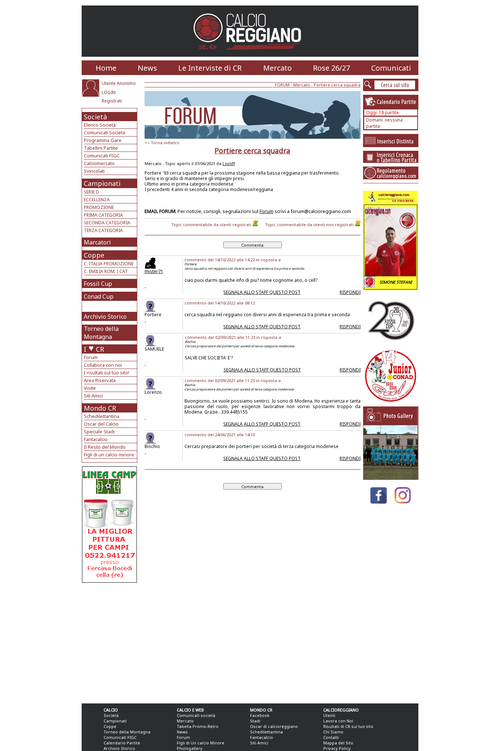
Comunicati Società (104, 132)
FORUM (282, 84)
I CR (94, 349)
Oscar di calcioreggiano (274, 726)
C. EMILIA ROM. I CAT (106, 271)
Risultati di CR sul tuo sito (348, 726)
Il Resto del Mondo (105, 447)
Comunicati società (196, 715)
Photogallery (189, 748)
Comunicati (391, 68)
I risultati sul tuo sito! (106, 372)
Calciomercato (99, 163)
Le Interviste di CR (210, 68)
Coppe (94, 255)
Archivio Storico (105, 317)
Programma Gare (103, 140)
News (147, 68)
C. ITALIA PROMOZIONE (109, 264)
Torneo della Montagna (101, 333)
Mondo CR (100, 408)
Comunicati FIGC (102, 155)
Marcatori (97, 242)
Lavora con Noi (338, 721)
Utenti (329, 715)
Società (95, 116)
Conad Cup (98, 296)
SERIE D (91, 192)
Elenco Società (100, 125)
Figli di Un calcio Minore (200, 743)
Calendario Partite (122, 743)
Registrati (112, 101)
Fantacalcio (96, 439)
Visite (90, 388)
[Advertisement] (110, 641)
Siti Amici (93, 395)
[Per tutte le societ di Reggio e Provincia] (109, 581)
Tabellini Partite (101, 148)
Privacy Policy (337, 748)
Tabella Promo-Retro (198, 726)
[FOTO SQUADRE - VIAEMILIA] (390, 478)
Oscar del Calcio (101, 424)
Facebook (259, 715)
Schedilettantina (101, 416)
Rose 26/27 (331, 68)
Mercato (277, 68)
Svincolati (94, 171)
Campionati (102, 183)
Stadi (255, 721)
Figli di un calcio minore (109, 454)
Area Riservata (100, 380)
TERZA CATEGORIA (103, 230)
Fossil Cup (98, 284)
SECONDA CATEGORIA (107, 223)
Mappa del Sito (338, 743)
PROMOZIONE (99, 207)
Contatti (331, 737)
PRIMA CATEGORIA (103, 215)
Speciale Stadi (99, 431)
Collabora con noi (103, 365)
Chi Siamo (333, 732)
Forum (91, 357)
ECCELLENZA (97, 200)
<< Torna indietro (162, 142)
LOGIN (109, 92)
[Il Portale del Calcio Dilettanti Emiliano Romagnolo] (250, 55)
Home (106, 68)
